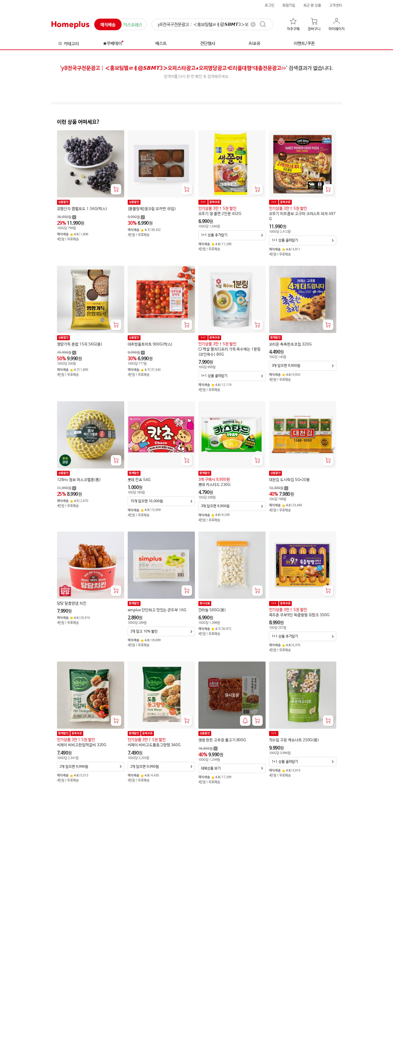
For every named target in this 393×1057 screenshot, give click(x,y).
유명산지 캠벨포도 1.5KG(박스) (82, 209)
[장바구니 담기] (116, 189)
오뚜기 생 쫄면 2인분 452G (219, 214)
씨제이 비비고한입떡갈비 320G (81, 745)
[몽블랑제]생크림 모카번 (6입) (152, 209)
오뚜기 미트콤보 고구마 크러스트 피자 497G (302, 216)
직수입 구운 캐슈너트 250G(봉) (294, 740)
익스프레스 (132, 24)
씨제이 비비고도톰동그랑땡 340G (154, 745)
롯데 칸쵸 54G (139, 480)
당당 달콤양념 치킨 (71, 603)
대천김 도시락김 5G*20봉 (289, 480)
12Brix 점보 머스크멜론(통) (79, 480)
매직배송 (107, 24)
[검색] (265, 24)
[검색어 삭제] (253, 24)
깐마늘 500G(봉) (212, 610)
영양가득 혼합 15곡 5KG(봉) (80, 344)
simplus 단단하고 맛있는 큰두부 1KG (157, 610)
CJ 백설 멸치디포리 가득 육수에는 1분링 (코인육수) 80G (229, 352)
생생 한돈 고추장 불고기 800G (222, 740)
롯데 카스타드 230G (214, 485)
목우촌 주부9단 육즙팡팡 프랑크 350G (299, 615)
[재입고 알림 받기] (245, 720)
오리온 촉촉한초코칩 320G (290, 344)
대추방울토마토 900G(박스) (150, 344)
